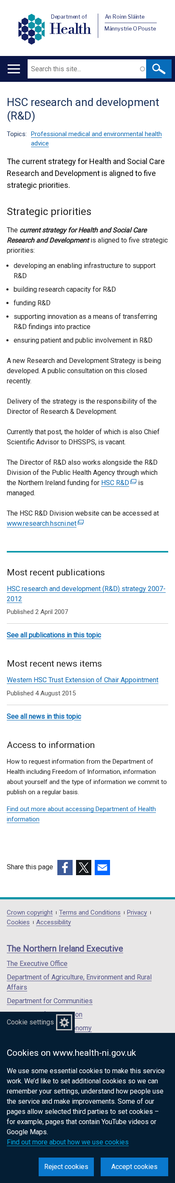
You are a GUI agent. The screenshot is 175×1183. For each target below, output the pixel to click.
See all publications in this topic (54, 635)
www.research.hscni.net (44, 523)
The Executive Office (37, 964)
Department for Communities (50, 1001)
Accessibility (53, 922)
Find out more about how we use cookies (68, 1142)
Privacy (137, 913)
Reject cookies (66, 1167)
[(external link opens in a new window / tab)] (65, 867)
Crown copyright (30, 913)
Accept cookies (134, 1167)
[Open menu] (13, 68)
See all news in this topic (44, 716)
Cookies (18, 922)
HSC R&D (117, 483)
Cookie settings (30, 1022)
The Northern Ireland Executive (65, 948)
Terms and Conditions (90, 913)
